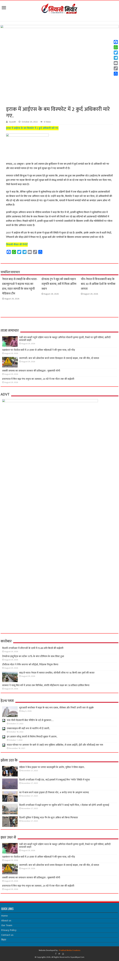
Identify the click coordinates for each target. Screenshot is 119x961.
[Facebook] (55, 954)
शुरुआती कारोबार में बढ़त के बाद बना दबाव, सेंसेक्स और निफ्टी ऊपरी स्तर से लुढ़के (56, 708)
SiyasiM (12, 122)
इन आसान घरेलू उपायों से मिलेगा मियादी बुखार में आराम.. (32, 737)
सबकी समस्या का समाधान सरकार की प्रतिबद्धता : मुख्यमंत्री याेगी (31, 371)
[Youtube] (63, 954)
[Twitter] (59, 954)
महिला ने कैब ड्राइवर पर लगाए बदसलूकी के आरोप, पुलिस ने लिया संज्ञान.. (52, 767)
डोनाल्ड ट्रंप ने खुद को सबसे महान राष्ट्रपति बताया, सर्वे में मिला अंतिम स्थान (59, 284)
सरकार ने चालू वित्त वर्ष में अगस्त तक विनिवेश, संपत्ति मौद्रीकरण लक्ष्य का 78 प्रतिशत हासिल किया (45, 685)
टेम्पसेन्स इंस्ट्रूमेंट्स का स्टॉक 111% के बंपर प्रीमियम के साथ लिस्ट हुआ (33, 656)
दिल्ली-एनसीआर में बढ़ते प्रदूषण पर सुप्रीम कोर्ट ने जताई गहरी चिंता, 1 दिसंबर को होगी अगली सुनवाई (64, 805)
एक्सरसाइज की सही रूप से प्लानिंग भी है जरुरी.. (28, 728)
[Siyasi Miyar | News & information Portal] (59, 8)
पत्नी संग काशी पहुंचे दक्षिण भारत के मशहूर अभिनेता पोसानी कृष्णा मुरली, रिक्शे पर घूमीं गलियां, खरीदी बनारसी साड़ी (65, 338)
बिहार (3, 940)
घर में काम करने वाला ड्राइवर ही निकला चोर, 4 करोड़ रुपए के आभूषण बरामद (54, 792)
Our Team (6, 925)
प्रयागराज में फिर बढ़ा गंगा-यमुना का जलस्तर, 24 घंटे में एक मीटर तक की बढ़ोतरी (38, 379)
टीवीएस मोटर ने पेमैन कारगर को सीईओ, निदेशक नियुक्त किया (30, 665)
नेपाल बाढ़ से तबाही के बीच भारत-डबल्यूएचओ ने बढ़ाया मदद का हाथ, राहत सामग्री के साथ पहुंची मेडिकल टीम (19, 286)
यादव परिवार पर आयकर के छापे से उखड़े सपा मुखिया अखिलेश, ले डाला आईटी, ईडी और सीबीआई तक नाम (55, 745)
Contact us (7, 935)
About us (6, 921)
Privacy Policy (8, 930)
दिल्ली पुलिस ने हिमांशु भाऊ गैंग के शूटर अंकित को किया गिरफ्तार (48, 818)
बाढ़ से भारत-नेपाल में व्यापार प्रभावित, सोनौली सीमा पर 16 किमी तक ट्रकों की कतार (57, 673)
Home (4, 916)
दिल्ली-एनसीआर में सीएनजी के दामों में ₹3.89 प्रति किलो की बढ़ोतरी (32, 648)
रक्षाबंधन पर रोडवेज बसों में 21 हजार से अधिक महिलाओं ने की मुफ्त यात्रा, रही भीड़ (38, 350)
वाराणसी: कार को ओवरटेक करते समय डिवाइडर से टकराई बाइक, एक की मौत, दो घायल (59, 358)
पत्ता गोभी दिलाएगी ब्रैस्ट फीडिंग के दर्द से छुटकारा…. (30, 720)
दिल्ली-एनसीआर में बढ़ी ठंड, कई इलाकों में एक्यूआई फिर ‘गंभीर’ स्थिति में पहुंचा (54, 780)
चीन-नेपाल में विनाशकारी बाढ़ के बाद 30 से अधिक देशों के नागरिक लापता (98, 284)
